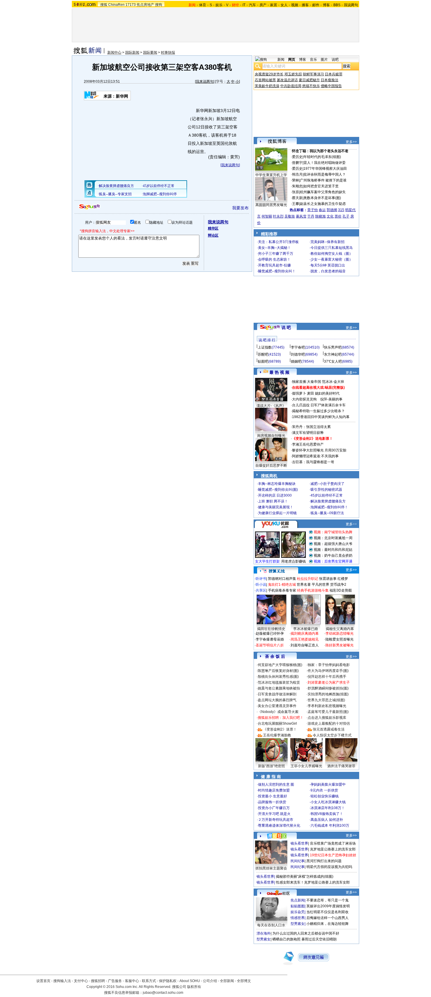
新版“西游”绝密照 (271, 766)
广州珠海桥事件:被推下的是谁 (323, 180)
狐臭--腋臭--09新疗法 (327, 513)
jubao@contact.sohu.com (163, 993)
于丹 (310, 216)
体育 (202, 5)
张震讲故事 (328, 579)
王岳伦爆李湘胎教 (277, 735)
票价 (338, 216)
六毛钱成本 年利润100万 (329, 825)
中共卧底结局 (290, 86)
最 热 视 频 (279, 372)
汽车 (252, 5)
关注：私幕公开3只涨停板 (278, 242)
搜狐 (103, 5)
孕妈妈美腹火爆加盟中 (328, 784)
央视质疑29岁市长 (269, 74)
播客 (305, 5)
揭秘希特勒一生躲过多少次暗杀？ (318, 411)
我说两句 (351, 5)
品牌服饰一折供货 (272, 802)
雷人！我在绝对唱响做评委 (324, 163)
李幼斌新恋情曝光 (339, 633)
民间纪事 (298, 861)
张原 (295, 192)
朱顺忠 (297, 186)
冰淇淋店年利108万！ (327, 808)
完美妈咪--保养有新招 (327, 242)
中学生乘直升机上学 (271, 175)
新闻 (280, 59)
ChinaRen (116, 5)
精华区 (213, 228)
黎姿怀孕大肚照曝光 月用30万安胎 (319, 450)
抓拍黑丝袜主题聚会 (271, 868)
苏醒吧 (263, 354)
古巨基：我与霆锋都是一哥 (313, 462)
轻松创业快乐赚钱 (324, 796)
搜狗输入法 (62, 981)
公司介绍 (210, 981)
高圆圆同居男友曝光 (271, 205)
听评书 (261, 579)
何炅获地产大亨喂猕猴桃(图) (280, 665)
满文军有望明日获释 (308, 433)
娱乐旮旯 (298, 912)
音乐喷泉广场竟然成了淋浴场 (333, 843)
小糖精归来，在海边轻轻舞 (327, 924)
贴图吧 (263, 361)
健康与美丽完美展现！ (275, 507)
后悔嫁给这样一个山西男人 (327, 918)
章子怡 (312, 210)
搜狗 (158, 5)
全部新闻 (227, 981)
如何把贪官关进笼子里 (321, 186)
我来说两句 (204, 81)
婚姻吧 (296, 361)
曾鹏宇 (297, 163)
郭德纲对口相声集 (282, 579)
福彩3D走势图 (341, 590)
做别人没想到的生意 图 (276, 784)
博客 (326, 5)
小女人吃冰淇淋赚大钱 (328, 802)
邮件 (315, 5)
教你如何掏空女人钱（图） (331, 254)
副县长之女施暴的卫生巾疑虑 (323, 204)
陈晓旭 (320, 216)
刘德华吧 (298, 354)
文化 (330, 216)
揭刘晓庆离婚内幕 (305, 633)
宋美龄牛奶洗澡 (267, 86)
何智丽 (267, 216)
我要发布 (240, 207)
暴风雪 (301, 216)
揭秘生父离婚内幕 (340, 629)
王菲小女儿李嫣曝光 (306, 766)
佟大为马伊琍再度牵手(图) (328, 671)
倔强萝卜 (299, 393)
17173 (130, 5)
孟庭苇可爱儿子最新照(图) (328, 712)
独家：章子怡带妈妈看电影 (329, 665)
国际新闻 (132, 52)
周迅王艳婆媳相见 (305, 639)
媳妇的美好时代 (327, 393)
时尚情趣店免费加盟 (274, 790)
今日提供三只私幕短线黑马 (331, 248)
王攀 (295, 204)
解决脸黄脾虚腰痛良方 (328, 501)
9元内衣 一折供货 (324, 790)
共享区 (261, 590)
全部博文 (244, 981)
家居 (273, 5)
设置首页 (43, 981)
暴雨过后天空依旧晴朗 (319, 939)
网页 (291, 59)
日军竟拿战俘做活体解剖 (277, 694)
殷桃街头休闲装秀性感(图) (278, 677)
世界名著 (304, 584)
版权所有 (194, 987)
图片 (324, 59)
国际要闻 (150, 52)
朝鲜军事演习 (313, 74)
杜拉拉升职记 (307, 579)
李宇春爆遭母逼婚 (270, 639)
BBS (336, 5)
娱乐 (219, 5)
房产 (263, 5)
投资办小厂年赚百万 (274, 808)
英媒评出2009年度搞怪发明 (328, 906)
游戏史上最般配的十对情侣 (329, 723)
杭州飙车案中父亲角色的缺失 (323, 192)
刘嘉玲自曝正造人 (305, 645)
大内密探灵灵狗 (304, 399)
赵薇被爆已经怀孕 (270, 633)
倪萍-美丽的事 (331, 399)
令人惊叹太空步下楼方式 (332, 735)
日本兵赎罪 (333, 74)
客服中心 (132, 981)
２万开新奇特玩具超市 (275, 820)
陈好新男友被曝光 (339, 645)
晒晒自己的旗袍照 (286, 939)
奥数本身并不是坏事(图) (322, 198)
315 (341, 210)
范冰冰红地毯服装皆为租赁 (279, 682)
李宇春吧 (298, 347)
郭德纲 (332, 210)
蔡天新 (297, 198)
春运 (322, 210)
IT (243, 5)
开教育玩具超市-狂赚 (274, 265)
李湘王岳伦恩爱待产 (308, 444)
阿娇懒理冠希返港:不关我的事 (315, 456)
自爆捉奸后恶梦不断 (271, 465)
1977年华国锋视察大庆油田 (325, 169)
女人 (284, 5)
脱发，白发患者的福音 (328, 271)
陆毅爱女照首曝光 (339, 639)
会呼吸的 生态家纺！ (274, 259)
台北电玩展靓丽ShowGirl (277, 723)
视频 (294, 5)
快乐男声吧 (333, 347)
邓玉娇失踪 (293, 74)
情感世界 (298, 918)
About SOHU (189, 981)
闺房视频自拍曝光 (271, 436)
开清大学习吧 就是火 (274, 814)
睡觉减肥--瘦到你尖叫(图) (278, 490)
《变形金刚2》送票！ (280, 729)
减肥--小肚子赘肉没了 (327, 484)
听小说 (261, 584)
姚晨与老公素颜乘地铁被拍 (279, 688)
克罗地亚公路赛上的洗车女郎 (333, 849)
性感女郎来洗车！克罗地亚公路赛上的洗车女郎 (313, 882)
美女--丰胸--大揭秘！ (274, 248)
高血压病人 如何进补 (326, 820)
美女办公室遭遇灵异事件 (277, 706)
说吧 (335, 59)
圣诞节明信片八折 (270, 645)
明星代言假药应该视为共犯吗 (329, 867)
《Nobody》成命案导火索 (278, 712)
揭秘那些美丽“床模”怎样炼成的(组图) (304, 876)
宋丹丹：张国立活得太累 (311, 427)
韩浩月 (297, 174)
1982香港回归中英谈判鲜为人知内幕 (320, 417)
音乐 (313, 59)
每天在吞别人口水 (271, 925)
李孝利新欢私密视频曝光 (327, 706)
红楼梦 (342, 579)
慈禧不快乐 (311, 86)
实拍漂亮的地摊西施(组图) (328, 694)
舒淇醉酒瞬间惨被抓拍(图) (328, 688)
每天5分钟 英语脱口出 (327, 265)
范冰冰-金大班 (333, 382)
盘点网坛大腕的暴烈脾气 (277, 700)
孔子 (345, 216)
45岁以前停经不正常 (326, 495)
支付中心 (81, 981)
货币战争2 (338, 584)
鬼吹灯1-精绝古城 (282, 584)
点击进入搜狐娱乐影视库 (327, 718)
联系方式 (149, 981)
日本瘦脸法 (329, 80)
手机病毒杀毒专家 (282, 590)
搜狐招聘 (98, 981)
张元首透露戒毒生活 (329, 729)
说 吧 (286, 327)
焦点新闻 (298, 900)
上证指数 (265, 347)
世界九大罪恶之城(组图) (326, 700)
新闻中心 (114, 52)
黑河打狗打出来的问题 (324, 861)
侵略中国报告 (331, 86)
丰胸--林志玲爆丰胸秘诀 (277, 484)
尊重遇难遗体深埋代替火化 (279, 825)
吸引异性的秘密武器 (326, 490)
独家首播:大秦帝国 (306, 382)
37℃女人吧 (333, 361)
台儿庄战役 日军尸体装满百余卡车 (319, 405)
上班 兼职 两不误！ (273, 501)
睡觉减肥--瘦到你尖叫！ (277, 271)
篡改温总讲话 (287, 80)
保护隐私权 (168, 981)
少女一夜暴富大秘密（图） (331, 259)
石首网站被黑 (265, 80)
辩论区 (213, 235)
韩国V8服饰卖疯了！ (326, 814)
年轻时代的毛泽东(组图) (322, 157)
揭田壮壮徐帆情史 (271, 629)
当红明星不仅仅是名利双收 (327, 912)
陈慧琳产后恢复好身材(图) (278, 671)
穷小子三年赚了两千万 (275, 254)
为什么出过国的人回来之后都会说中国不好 (305, 933)
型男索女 (298, 924)
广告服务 (115, 981)
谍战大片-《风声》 (271, 406)
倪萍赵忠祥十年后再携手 (327, 677)
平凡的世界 (320, 584)
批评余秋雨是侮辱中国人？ (324, 174)
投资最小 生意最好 (272, 796)
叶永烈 (278, 216)
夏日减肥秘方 (309, 80)
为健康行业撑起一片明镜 (277, 513)
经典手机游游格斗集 (313, 590)
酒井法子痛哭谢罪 (341, 766)
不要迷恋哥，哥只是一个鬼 (327, 900)
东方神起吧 (333, 354)
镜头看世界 (299, 843)
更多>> (351, 142)
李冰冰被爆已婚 (305, 629)
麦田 (310, 393)
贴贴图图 (298, 906)
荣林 (295, 180)
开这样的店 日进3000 (275, 495)
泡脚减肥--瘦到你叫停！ (329, 507)
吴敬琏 (289, 216)
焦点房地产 (145, 5)
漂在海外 (264, 933)
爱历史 (297, 157)
